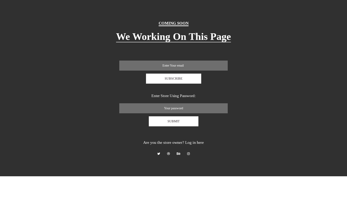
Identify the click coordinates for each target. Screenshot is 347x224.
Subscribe (174, 78)
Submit (173, 121)
